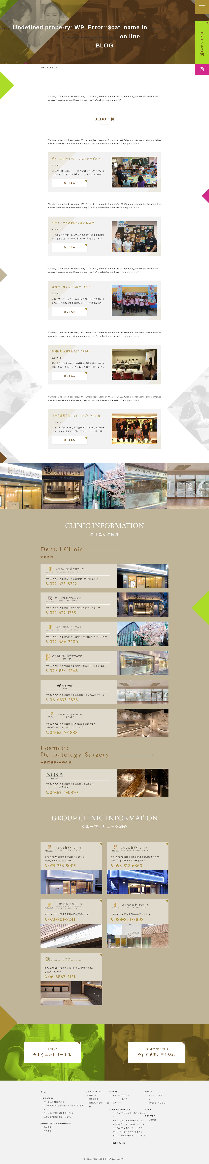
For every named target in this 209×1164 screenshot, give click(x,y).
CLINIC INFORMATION (119, 1109)
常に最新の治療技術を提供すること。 (60, 1113)
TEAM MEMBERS (94, 1092)
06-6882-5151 (61, 977)
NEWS (148, 1109)
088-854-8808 (129, 919)
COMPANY (150, 1116)
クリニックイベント (120, 1095)
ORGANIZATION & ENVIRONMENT (57, 1123)
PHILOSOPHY (47, 1098)
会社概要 (152, 1120)
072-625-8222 (63, 584)
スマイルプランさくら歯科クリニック (128, 1124)
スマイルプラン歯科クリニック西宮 (127, 1128)
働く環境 (47, 1127)
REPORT (113, 1092)
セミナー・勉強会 (120, 1099)
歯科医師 (93, 1095)
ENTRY (148, 1092)
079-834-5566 (64, 671)
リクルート (117, 1103)
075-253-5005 (62, 865)
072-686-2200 (64, 642)
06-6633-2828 (64, 700)
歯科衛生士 (94, 1099)
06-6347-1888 (64, 732)
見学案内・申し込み (157, 1103)
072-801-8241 (61, 919)
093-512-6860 (128, 865)
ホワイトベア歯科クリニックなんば (127, 1132)
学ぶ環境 (47, 1131)
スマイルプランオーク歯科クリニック (128, 1121)
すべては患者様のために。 (55, 1102)
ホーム (43, 1092)
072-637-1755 (63, 612)
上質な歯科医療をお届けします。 (58, 1117)
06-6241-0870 (64, 792)
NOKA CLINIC (118, 1143)
